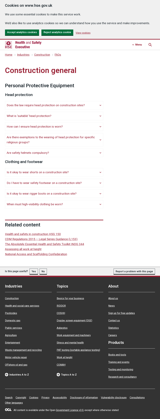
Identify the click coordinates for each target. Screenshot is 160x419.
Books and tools (117, 354)
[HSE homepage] (23, 44)
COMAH (61, 364)
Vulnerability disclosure (114, 397)
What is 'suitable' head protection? (29, 116)
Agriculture (11, 335)
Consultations (137, 397)
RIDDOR (61, 305)
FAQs (58, 54)
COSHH (61, 313)
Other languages (14, 402)
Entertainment (12, 342)
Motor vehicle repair (16, 357)
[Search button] (150, 45)
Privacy (45, 397)
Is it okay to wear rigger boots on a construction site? (41, 193)
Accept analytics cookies (22, 32)
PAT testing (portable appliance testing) (78, 350)
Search (8, 397)
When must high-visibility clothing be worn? (35, 204)
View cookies (83, 32)
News (111, 305)
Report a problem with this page (134, 271)
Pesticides (11, 313)
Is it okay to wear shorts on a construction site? (38, 172)
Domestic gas (12, 320)
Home (8, 54)
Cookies (33, 397)
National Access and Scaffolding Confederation (36, 254)
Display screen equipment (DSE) (74, 320)
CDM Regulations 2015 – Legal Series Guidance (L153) (41, 239)
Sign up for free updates (121, 313)
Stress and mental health (70, 342)
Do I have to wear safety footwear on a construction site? (44, 183)
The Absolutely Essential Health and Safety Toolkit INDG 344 (44, 244)
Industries (23, 54)
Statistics (113, 327)
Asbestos (62, 327)
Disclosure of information (84, 397)
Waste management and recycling (23, 350)
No (43, 271)
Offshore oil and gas (16, 364)
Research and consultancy (122, 376)
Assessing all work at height (23, 249)
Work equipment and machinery (74, 335)
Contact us (114, 320)
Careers (112, 335)
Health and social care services (22, 305)
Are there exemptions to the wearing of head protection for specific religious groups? (51, 139)
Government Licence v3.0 (69, 410)
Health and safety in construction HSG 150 (33, 234)
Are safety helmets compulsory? (28, 153)
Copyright (21, 397)
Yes (34, 271)
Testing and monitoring (120, 369)
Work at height (64, 357)
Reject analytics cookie (57, 32)
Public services (13, 327)
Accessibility (60, 397)
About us (113, 298)
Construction (42, 54)
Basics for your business (70, 298)
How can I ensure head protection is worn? (35, 126)
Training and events (118, 362)
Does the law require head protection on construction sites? (46, 105)
